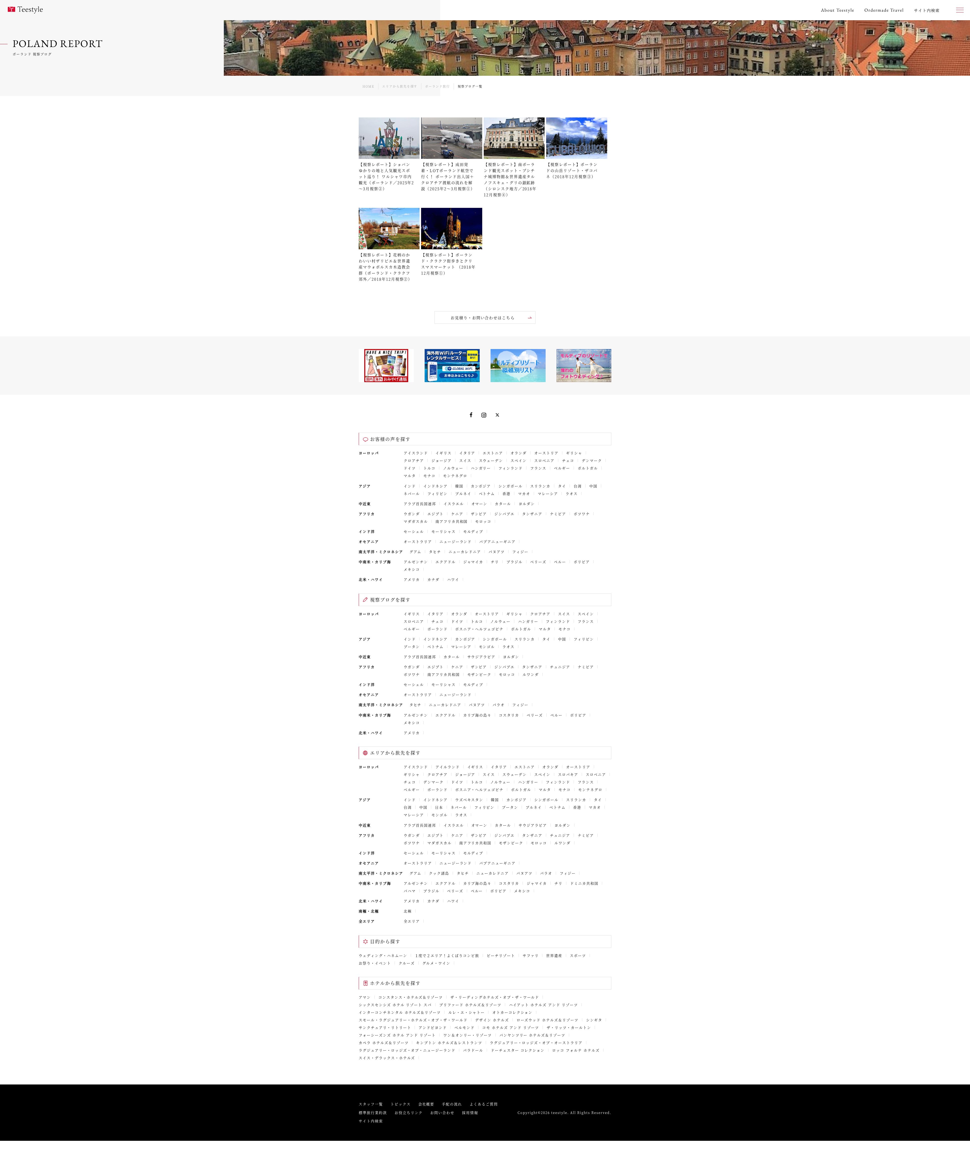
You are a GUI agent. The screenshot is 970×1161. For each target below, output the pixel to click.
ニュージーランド (456, 541)
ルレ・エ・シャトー (466, 1012)
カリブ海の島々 (477, 715)
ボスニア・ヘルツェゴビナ (479, 628)
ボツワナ (582, 513)
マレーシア (548, 493)
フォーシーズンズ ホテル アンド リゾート (397, 1035)
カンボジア (481, 485)
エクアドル (445, 561)
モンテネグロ (455, 475)
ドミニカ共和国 (584, 883)
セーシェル (414, 531)
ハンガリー (481, 468)
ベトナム (487, 493)
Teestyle (25, 10)
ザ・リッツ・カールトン (569, 1027)
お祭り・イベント (375, 963)
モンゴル (487, 646)
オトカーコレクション (512, 1012)
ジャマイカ (473, 561)
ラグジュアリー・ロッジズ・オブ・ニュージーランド (407, 1050)
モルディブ (473, 531)
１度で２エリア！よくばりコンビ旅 (447, 955)
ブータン (412, 646)
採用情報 (470, 1112)
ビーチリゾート (501, 955)
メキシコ (412, 569)
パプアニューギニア (497, 541)
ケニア (457, 513)
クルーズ (407, 963)
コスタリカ (509, 715)
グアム (415, 551)
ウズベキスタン (469, 799)
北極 (408, 910)
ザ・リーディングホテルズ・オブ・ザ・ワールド (494, 997)
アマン (365, 997)
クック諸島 (439, 873)
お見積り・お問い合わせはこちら (483, 317)
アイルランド (447, 766)
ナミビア (558, 513)
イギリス (443, 452)
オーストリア (546, 452)
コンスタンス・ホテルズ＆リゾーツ (410, 997)
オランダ (519, 452)
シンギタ (594, 1019)
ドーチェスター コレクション (518, 1050)
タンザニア (532, 513)
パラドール (473, 1050)
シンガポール (510, 485)
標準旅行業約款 (373, 1112)
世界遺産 (554, 955)
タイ (562, 485)
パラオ (499, 704)
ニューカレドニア (465, 551)
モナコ (429, 475)
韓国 (459, 485)
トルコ (429, 468)
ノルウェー (453, 468)
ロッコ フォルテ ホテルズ (575, 1050)
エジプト (435, 513)
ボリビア (582, 561)
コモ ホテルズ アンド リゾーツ (510, 1027)
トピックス (401, 1103)
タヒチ (435, 551)
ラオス (572, 493)
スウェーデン (491, 460)
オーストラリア (418, 541)
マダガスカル (416, 521)
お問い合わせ (442, 1112)
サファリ (531, 955)
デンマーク (592, 460)
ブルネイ (463, 493)
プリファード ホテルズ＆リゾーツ (470, 1004)
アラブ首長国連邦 (420, 503)
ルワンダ (531, 674)
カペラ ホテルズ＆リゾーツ (383, 1042)
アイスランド (416, 452)
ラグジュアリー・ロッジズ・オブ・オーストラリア (536, 1042)
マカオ (524, 493)
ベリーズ (538, 561)
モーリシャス (443, 531)
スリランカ (540, 485)
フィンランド (510, 468)
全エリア (412, 921)
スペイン (519, 460)
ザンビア (479, 513)
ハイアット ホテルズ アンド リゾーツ (543, 1004)
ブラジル (514, 561)
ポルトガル (588, 468)
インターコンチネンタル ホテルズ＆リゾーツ (400, 1012)
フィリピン (437, 493)
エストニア (493, 452)
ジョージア (441, 460)
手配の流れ (452, 1103)
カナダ (433, 579)
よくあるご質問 (484, 1103)
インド (410, 485)
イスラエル (454, 503)
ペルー (560, 561)
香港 (506, 493)
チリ (495, 561)
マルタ (410, 475)
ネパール (412, 493)
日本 (439, 807)
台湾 (578, 485)
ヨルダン (527, 503)
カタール (503, 503)
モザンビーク (479, 674)
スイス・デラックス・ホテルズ (387, 1057)
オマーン (479, 503)
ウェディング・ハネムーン (383, 955)
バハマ (410, 890)
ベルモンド (464, 1027)
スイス (465, 460)
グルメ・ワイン (436, 963)
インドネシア (435, 485)
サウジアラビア (481, 656)
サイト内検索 (371, 1120)
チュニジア (560, 666)
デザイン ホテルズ (492, 1019)
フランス (538, 468)
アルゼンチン (416, 561)
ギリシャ (574, 452)
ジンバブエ (504, 513)
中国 (593, 485)
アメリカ (412, 579)
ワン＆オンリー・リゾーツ (467, 1035)
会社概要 (426, 1103)
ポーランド (437, 628)
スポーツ (578, 955)
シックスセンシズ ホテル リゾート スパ (395, 1004)
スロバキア (568, 774)
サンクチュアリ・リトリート (385, 1027)
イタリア (467, 452)
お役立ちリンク (409, 1112)
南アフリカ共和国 (451, 521)
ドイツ (410, 468)
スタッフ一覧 (371, 1103)
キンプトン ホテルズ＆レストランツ (449, 1042)
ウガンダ (412, 513)
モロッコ (483, 521)
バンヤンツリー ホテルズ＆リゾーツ (532, 1035)
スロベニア (544, 460)
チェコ (568, 460)
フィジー (520, 551)
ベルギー (562, 468)
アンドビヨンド (433, 1027)
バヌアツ (497, 551)
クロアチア (414, 460)
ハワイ (453, 579)
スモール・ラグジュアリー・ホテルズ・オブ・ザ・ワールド (413, 1019)
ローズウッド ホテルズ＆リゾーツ (547, 1019)
